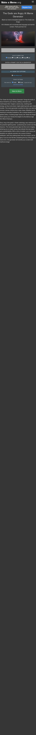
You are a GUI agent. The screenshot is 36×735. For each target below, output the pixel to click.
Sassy (24, 57)
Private (21, 82)
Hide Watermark (17, 75)
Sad (29, 57)
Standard (9, 57)
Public (14, 82)
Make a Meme (11, 2)
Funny (14, 57)
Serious (20, 57)
